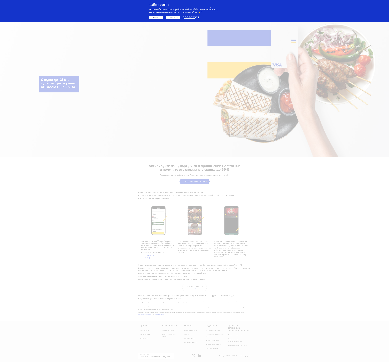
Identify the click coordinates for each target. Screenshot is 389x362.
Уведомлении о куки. (191, 12)
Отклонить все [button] (173, 18)
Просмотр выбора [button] (189, 18)
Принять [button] (156, 18)
